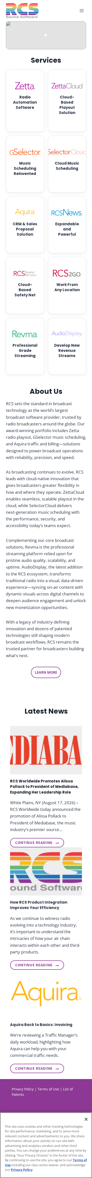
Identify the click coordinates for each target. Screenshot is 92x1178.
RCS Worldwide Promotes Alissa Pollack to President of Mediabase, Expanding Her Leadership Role (44, 787)
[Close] (86, 1119)
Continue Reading (34, 843)
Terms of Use (48, 1089)
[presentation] (46, 750)
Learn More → (25, 116)
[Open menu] (81, 10)
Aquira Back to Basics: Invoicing (41, 1024)
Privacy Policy (23, 1089)
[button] (46, 35)
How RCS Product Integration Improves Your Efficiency (38, 905)
